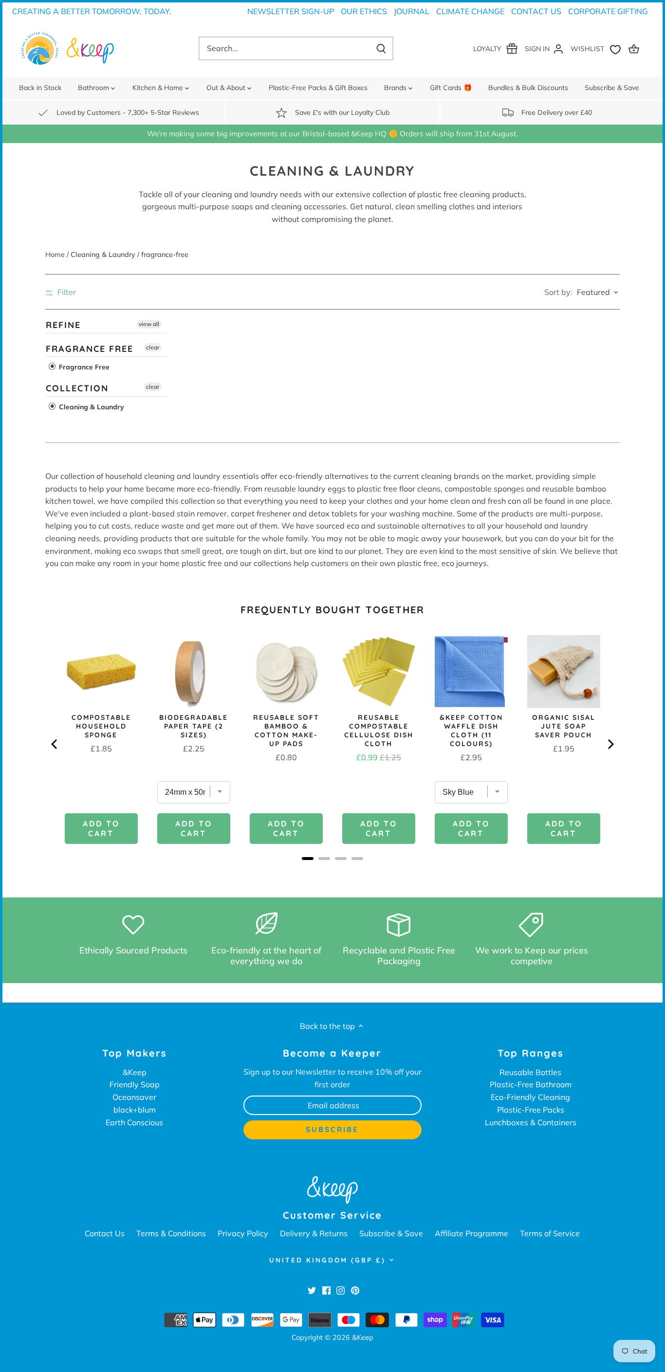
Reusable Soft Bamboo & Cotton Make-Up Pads (286, 730)
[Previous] (55, 744)
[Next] (610, 744)
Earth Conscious (134, 1122)
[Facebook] (326, 1290)
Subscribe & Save (391, 1233)
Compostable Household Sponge (101, 726)
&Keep (135, 1072)
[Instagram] (340, 1290)
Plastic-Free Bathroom (531, 1084)
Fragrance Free (89, 348)
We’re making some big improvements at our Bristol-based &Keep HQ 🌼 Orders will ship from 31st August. (332, 133)
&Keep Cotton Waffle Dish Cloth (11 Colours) (471, 730)
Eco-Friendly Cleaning (530, 1097)
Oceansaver (134, 1097)
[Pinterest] (355, 1290)
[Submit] (381, 48)
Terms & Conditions (171, 1233)
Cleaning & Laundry (90, 406)
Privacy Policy (243, 1233)
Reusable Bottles (530, 1072)
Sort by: (558, 292)
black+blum (134, 1110)
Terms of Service (550, 1233)
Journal (411, 11)
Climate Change (470, 11)
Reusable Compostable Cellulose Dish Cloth (378, 730)
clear (152, 347)
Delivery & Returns (314, 1233)
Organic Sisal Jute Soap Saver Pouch (563, 726)
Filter (65, 292)
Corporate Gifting (608, 11)
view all (149, 324)
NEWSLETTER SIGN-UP (290, 11)
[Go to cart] (635, 48)
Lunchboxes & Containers (530, 1122)
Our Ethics (364, 11)
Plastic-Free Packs (530, 1110)
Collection (77, 388)
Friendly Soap (135, 1084)
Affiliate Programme (471, 1233)
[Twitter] (312, 1290)
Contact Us (536, 11)
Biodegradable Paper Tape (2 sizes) (193, 726)
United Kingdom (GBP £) (327, 1260)
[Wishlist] (598, 48)
